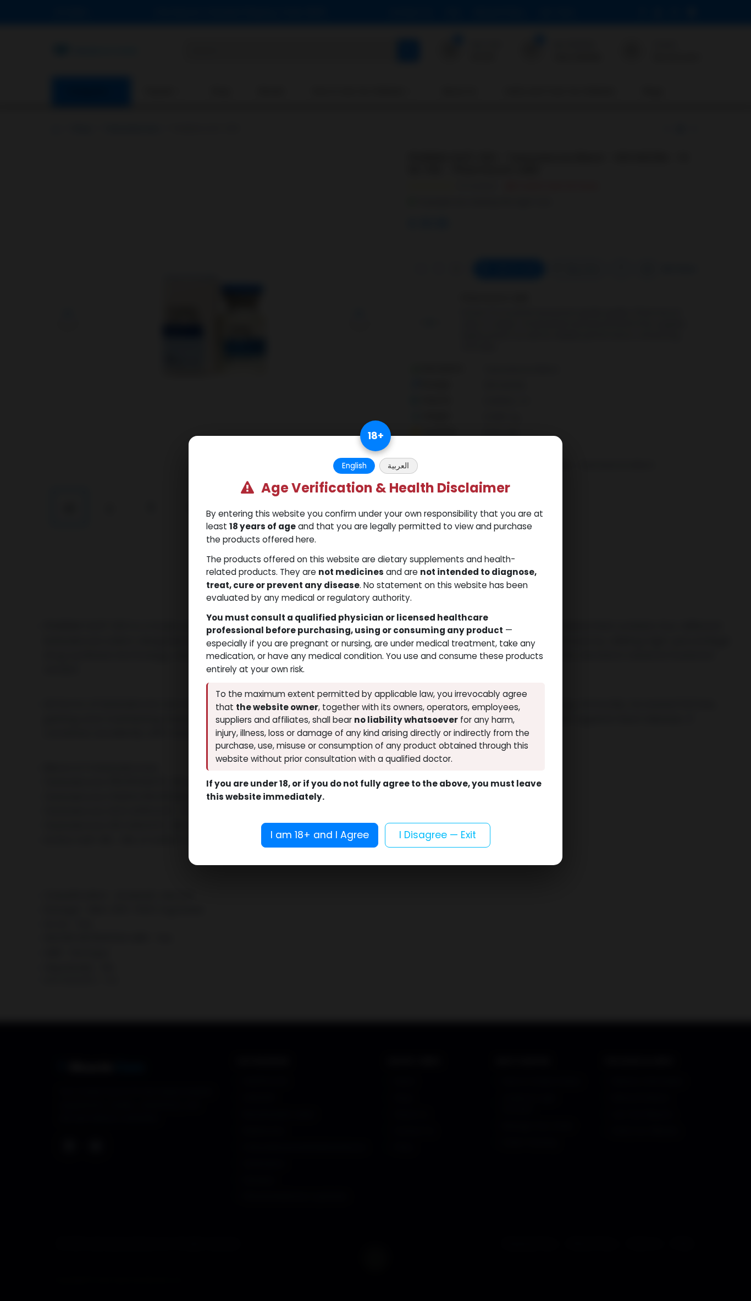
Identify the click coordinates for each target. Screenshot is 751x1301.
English (354, 466)
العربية (398, 466)
